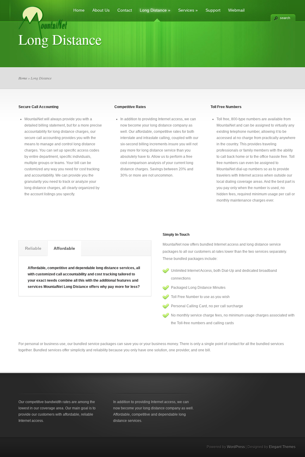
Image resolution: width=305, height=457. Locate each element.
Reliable (33, 248)
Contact (124, 10)
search (285, 18)
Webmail (236, 10)
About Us (101, 10)
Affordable (64, 248)
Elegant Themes (282, 447)
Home (79, 10)
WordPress (236, 447)
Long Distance (155, 10)
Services (188, 10)
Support (213, 10)
